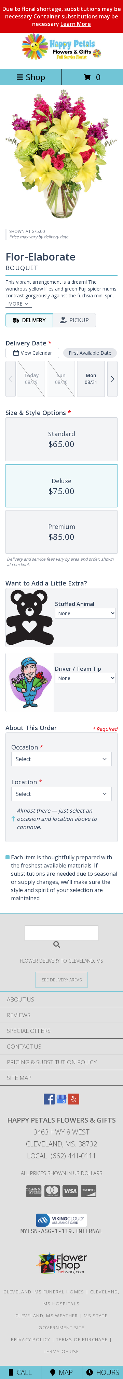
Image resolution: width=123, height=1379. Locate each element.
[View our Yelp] (73, 1102)
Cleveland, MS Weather (46, 1316)
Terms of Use (61, 1351)
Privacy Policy (30, 1339)
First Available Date (90, 353)
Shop (35, 77)
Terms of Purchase (82, 1339)
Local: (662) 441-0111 (61, 1155)
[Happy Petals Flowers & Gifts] (61, 59)
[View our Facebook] (49, 1102)
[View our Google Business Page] (61, 1102)
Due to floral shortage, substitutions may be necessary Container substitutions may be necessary (61, 16)
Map (64, 1372)
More (15, 303)
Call (22, 1372)
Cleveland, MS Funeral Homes (43, 1292)
